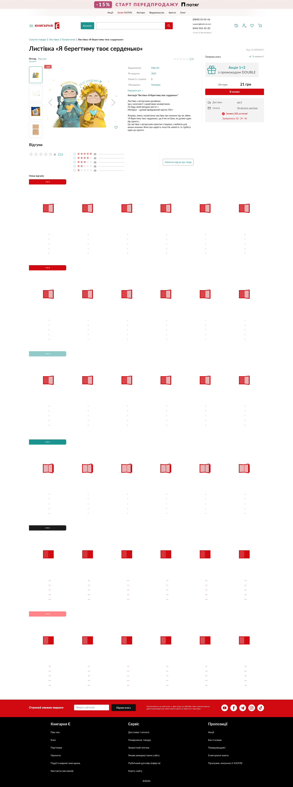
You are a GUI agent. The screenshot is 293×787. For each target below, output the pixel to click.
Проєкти (56, 677)
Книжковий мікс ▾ (45, 182)
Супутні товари (37, 39)
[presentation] (259, 181)
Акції (211, 654)
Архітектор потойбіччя (162, 233)
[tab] (111, 144)
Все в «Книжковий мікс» (229, 181)
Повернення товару (139, 662)
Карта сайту (135, 693)
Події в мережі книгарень (65, 685)
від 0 (239, 102)
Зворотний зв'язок (138, 669)
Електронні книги (218, 677)
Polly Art (155, 68)
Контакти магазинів (62, 693)
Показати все (134, 90)
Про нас (55, 654)
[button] (50, 102)
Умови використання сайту (143, 677)
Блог (53, 662)
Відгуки (42, 58)
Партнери (56, 669)
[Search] (169, 25)
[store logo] (48, 25)
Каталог (87, 26)
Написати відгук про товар (178, 162)
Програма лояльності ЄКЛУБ (225, 685)
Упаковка (155, 84)
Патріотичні (68, 39)
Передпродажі (216, 669)
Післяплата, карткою (247, 108)
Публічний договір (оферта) (144, 685)
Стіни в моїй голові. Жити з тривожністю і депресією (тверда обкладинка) (87, 235)
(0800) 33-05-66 (202, 19)
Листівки (54, 39)
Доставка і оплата (138, 654)
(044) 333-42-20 (201, 28)
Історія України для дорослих (121, 235)
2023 (153, 73)
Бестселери (215, 662)
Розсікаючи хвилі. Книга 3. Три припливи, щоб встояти (243, 235)
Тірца (34, 233)
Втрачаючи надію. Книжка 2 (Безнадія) (204, 235)
